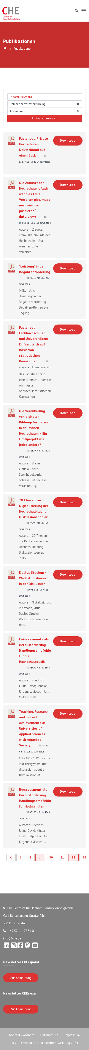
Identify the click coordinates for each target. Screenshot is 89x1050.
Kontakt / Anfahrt (21, 1035)
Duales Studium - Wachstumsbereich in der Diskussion (34, 578)
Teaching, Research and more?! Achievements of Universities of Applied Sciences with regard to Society (34, 728)
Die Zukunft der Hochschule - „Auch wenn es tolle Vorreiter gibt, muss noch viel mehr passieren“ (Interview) (34, 200)
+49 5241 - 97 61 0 (21, 931)
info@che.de (12, 938)
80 (51, 857)
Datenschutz (49, 1035)
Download (68, 140)
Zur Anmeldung (21, 978)
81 (62, 857)
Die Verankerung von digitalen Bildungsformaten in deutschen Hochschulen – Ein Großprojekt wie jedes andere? (33, 428)
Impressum (72, 1035)
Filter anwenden (45, 118)
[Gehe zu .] (5, 48)
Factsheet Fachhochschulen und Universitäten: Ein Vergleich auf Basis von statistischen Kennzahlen (33, 344)
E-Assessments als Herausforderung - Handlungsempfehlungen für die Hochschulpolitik (39, 650)
